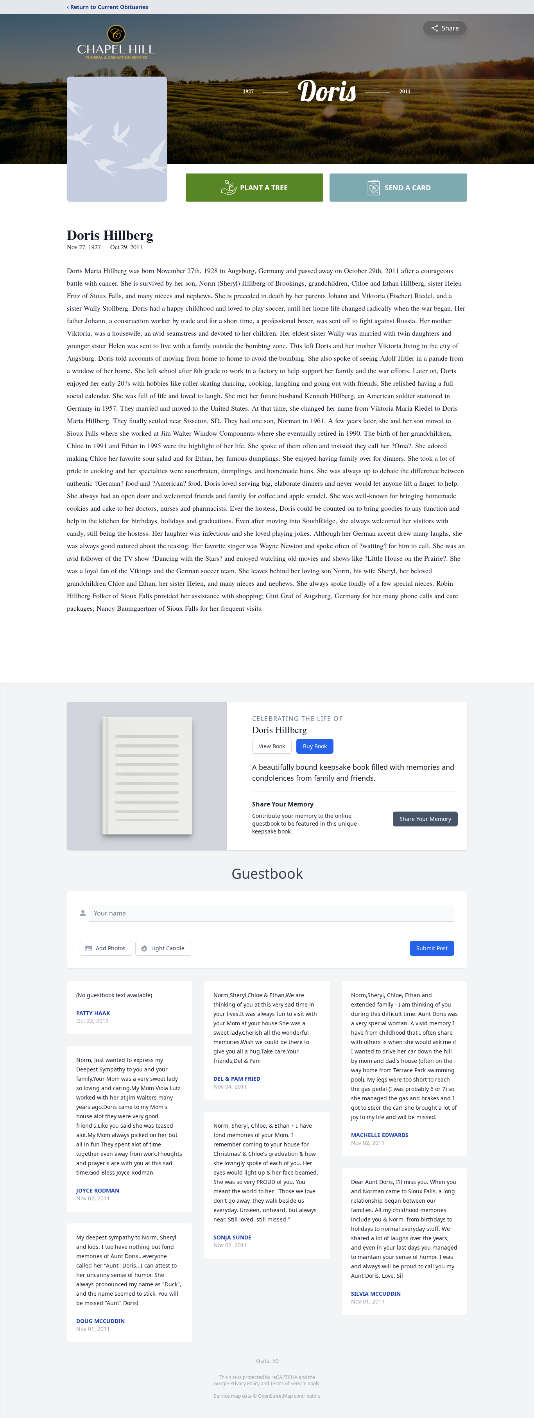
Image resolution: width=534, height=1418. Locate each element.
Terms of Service (288, 1383)
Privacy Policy (245, 1383)
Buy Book (315, 746)
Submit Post (432, 948)
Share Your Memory (425, 819)
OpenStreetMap (275, 1396)
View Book (272, 746)
